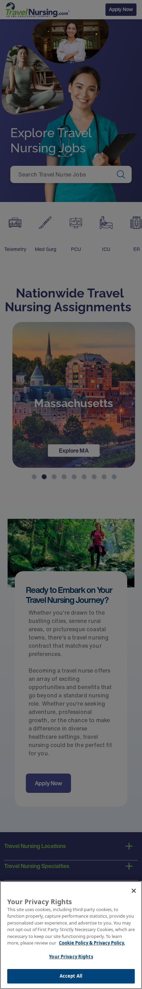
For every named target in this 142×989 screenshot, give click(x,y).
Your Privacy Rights (71, 956)
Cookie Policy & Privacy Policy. (92, 943)
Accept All (71, 976)
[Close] (133, 890)
